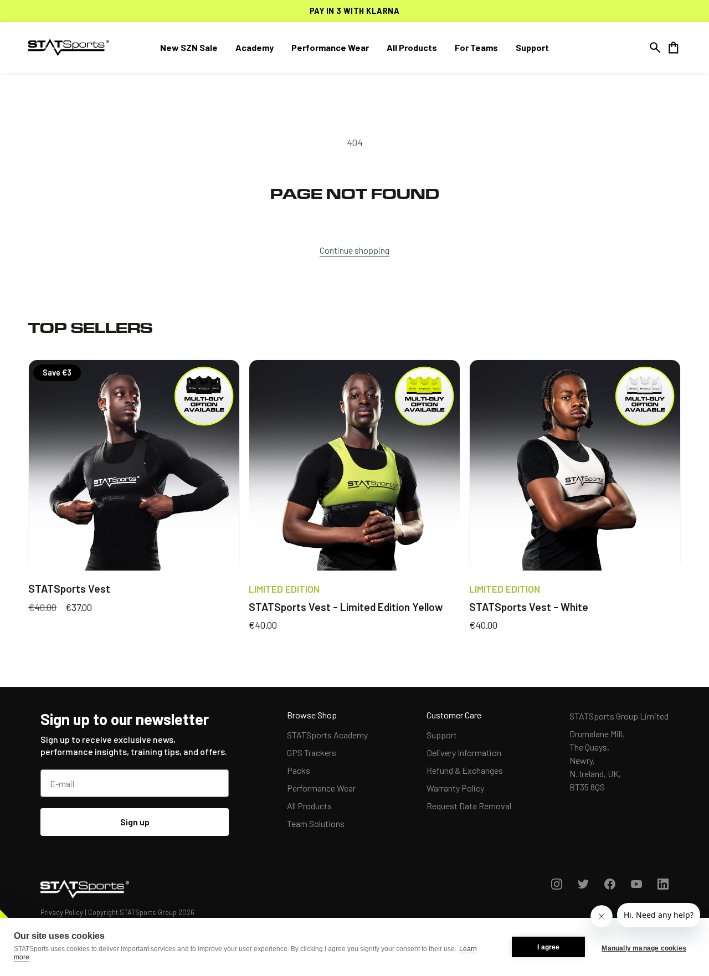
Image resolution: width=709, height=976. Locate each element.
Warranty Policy (455, 788)
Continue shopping (354, 250)
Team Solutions (316, 823)
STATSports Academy (327, 735)
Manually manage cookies (644, 948)
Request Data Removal (469, 805)
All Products (309, 805)
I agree (548, 947)
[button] (655, 47)
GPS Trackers (311, 752)
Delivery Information (464, 752)
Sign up (135, 821)
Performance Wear (321, 788)
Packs (298, 770)
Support (442, 735)
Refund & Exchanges (465, 770)
